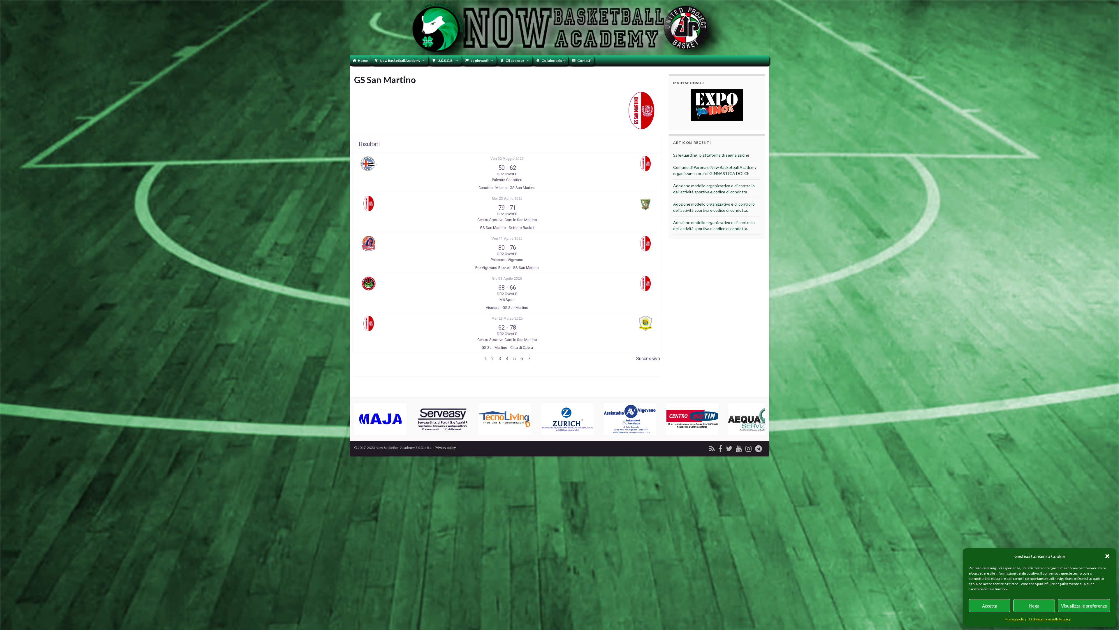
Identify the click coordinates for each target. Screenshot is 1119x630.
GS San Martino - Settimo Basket (507, 227)
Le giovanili (479, 60)
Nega (1034, 605)
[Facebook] (720, 447)
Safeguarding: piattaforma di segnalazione (711, 155)
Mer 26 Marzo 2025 (507, 318)
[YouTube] (739, 447)
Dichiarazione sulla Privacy (1050, 619)
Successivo (648, 358)
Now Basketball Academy (400, 60)
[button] (1107, 556)
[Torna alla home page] (559, 27)
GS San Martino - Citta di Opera (507, 347)
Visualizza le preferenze (1084, 605)
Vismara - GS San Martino (507, 307)
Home (363, 60)
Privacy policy (1015, 619)
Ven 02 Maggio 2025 (507, 159)
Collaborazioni (553, 60)
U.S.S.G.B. (445, 60)
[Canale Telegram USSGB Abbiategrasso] (758, 447)
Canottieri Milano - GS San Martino (507, 188)
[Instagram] (748, 447)
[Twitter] (729, 447)
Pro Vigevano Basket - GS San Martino (507, 267)
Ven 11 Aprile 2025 (507, 239)
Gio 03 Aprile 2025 (507, 278)
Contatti (584, 60)
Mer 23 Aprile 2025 (507, 199)
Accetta (989, 605)
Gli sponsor (515, 60)
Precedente (366, 358)
